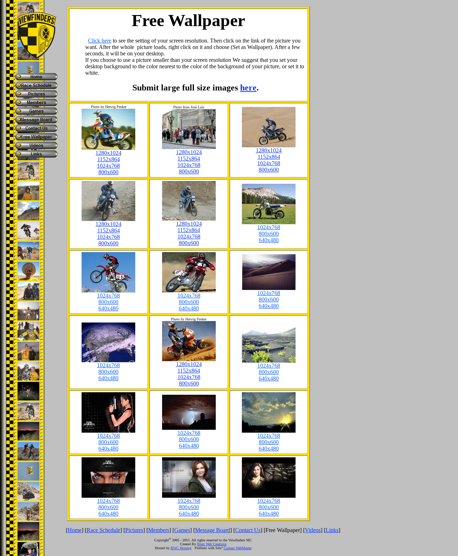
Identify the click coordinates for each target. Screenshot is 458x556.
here (248, 87)
